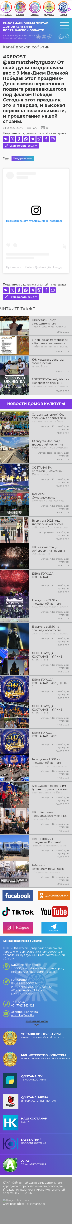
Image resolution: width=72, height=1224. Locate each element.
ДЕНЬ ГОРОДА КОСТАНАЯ (42, 575)
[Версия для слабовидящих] (49, 36)
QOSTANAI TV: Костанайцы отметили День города (47, 470)
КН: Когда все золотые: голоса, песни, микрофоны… (48, 363)
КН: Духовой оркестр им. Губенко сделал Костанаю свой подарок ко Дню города (50, 789)
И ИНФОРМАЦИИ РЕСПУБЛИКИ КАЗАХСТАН (45, 1056)
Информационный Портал (38, 1098)
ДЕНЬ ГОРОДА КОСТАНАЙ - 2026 (44, 734)
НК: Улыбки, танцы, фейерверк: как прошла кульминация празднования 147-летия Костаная (48, 550)
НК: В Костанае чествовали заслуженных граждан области (49, 815)
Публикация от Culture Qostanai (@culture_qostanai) (38, 267)
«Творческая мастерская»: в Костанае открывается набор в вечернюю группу (50, 343)
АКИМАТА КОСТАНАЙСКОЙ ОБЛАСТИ (42, 1035)
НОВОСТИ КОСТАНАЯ (33, 1141)
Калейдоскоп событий (26, 47)
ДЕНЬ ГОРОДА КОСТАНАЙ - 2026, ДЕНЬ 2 (49, 683)
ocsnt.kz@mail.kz (22, 1015)
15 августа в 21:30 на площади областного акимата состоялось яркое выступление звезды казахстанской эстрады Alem (50, 630)
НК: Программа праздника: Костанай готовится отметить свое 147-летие (49, 842)
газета (34, 1120)
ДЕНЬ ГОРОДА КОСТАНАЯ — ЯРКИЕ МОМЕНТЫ (47, 656)
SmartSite (37, 1204)
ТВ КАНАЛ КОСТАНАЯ (33, 1077)
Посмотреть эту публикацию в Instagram (34, 220)
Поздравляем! (22, 158)
